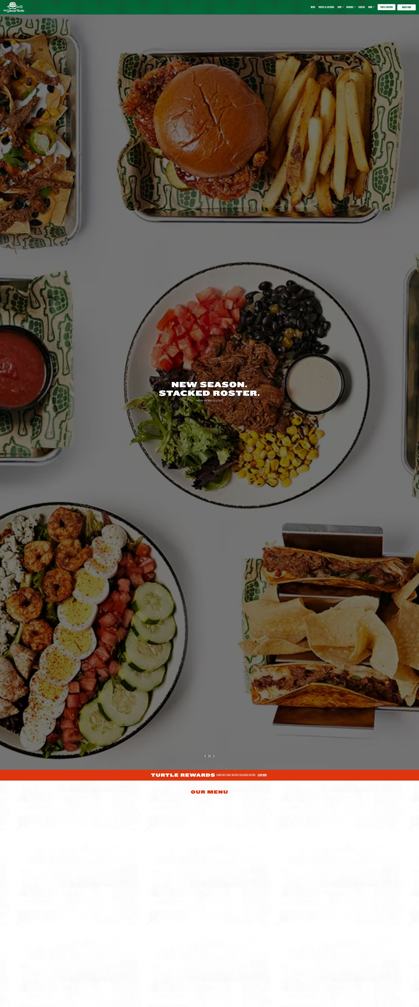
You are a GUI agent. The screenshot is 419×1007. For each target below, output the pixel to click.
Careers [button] (361, 7)
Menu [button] (313, 7)
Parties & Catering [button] (326, 7)
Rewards (350, 7)
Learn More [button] (209, 404)
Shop (340, 7)
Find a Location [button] (386, 7)
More (371, 7)
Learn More (262, 774)
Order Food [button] (406, 7)
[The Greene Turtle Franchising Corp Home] (14, 7)
